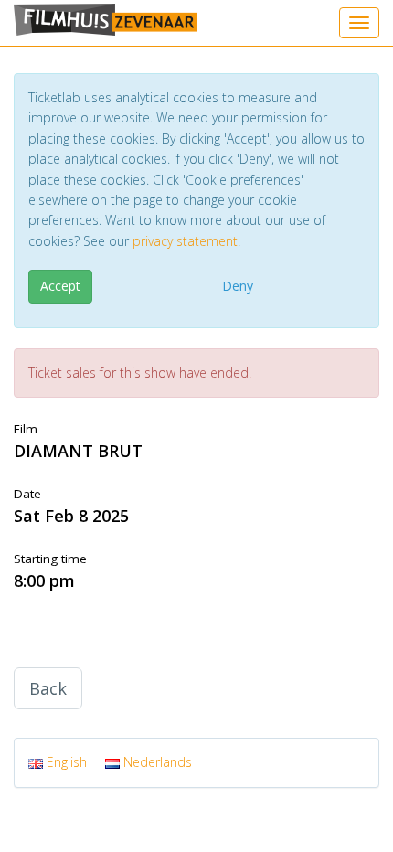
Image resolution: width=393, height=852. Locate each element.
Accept (60, 285)
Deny (237, 285)
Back (48, 688)
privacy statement (185, 241)
